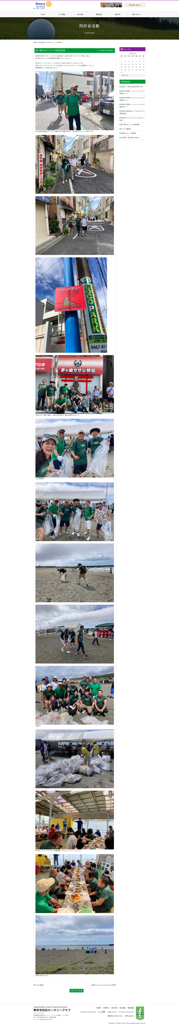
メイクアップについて (126, 1012)
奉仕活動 (80, 14)
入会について (112, 1012)
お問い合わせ (136, 5)
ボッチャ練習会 (39, 985)
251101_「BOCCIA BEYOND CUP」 (132, 86)
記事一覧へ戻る (76, 990)
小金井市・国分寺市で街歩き (130, 137)
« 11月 (126, 75)
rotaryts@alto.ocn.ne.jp (45, 1019)
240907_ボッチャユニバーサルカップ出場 (102, 985)
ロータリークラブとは (88, 1012)
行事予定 (106, 1008)
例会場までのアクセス (115, 1016)
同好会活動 (42, 42)
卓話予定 (117, 14)
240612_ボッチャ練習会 (128, 133)
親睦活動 (99, 14)
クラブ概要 (61, 14)
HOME (43, 14)
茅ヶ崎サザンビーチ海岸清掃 (130, 124)
